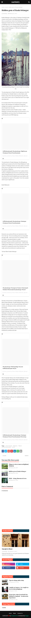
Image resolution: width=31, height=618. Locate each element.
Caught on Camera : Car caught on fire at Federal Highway (18, 588)
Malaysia (15, 445)
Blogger (27, 615)
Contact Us (20, 613)
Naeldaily (5, 13)
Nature (20, 445)
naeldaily (15, 2)
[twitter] (22, 564)
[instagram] (8, 564)
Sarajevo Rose (7, 549)
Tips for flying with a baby (16, 580)
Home (3, 7)
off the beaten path (6, 447)
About (14, 613)
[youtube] (22, 567)
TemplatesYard (14, 615)
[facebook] (8, 567)
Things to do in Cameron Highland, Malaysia (19, 465)
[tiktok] (8, 571)
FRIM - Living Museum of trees (17, 478)
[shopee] (22, 571)
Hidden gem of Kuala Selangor (17, 471)
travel (6, 7)
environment (8, 445)
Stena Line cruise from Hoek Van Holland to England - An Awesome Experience (18, 596)
